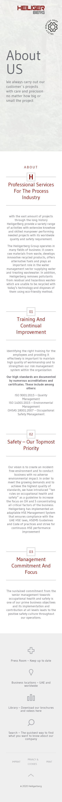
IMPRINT (16, 761)
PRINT (49, 761)
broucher (31, 696)
